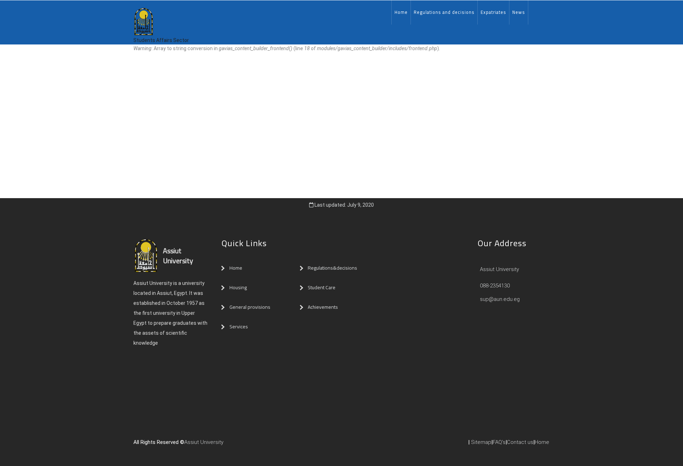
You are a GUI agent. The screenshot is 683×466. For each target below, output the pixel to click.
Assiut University (498, 269)
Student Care (321, 287)
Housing (238, 287)
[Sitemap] (255, 445)
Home (401, 12)
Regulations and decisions (444, 12)
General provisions (249, 307)
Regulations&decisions (333, 267)
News (518, 12)
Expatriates (493, 12)
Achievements (323, 307)
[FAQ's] (248, 445)
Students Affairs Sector (161, 40)
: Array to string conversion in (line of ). (286, 48)
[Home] (143, 17)
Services (238, 326)
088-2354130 (495, 285)
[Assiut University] (227, 445)
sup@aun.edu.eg (499, 299)
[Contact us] (241, 445)
